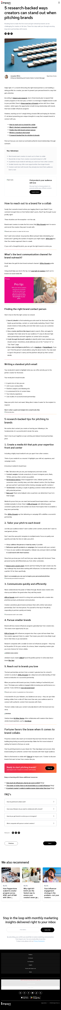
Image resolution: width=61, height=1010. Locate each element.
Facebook (28, 992)
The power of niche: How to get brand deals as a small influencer (28, 785)
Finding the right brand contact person (22, 130)
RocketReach (47, 347)
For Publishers (31, 961)
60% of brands (32, 504)
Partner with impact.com (30, 968)
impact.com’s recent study (15, 566)
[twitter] (8, 34)
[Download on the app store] (24, 997)
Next (49, 843)
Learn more (35, 192)
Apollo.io (38, 347)
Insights (30, 965)
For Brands (30, 958)
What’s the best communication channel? (23, 127)
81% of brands (9, 633)
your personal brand (27, 688)
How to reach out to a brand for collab (22, 124)
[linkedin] (5, 34)
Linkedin (20, 992)
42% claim (49, 238)
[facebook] (11, 34)
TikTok (36, 992)
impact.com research (20, 98)
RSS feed (40, 992)
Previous (11, 843)
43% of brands (9, 597)
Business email (31, 983)
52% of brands (45, 263)
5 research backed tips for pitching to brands (24, 135)
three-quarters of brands (29, 103)
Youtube (32, 992)
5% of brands (41, 224)
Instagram (24, 992)
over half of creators (38, 271)
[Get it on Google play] (35, 997)
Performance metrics (13, 480)
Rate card (9, 493)
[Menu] (59, 2)
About (30, 972)
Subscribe (48, 930)
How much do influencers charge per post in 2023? (23, 783)
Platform (30, 954)
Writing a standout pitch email (19, 132)
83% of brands (13, 514)
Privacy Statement (39, 941)
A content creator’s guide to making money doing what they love (28, 788)
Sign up (29, 756)
